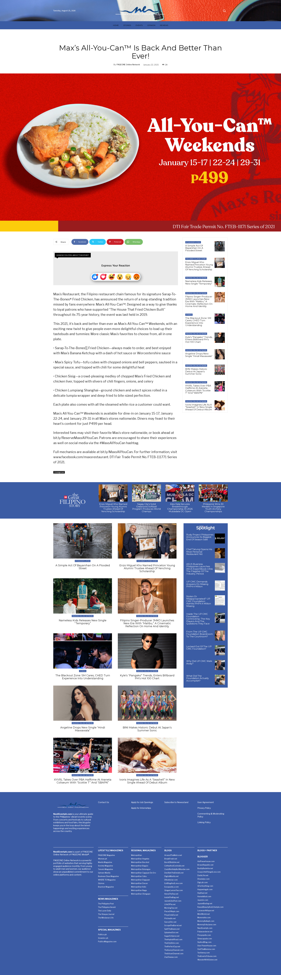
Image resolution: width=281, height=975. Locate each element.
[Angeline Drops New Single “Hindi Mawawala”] (220, 354)
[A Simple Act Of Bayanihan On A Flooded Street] (220, 246)
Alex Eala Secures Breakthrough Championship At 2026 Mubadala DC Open (180, 508)
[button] (224, 10)
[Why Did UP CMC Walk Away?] (220, 665)
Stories (189, 315)
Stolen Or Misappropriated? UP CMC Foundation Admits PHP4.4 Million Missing (198, 601)
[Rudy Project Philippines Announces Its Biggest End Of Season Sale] (220, 539)
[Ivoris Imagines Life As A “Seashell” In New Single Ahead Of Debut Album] (220, 405)
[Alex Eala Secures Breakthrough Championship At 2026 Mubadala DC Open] (179, 493)
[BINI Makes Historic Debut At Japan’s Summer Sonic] (220, 370)
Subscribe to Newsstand (176, 802)
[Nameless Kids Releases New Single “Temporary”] (220, 282)
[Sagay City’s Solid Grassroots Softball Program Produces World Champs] (146, 493)
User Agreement (205, 802)
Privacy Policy (204, 808)
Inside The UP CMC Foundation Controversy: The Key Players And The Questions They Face (198, 619)
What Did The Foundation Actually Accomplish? (197, 678)
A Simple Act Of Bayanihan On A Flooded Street (194, 248)
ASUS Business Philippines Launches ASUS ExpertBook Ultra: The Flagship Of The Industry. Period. (199, 569)
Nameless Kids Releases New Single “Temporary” (198, 282)
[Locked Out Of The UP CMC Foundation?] (220, 650)
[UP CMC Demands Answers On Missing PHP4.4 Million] (220, 585)
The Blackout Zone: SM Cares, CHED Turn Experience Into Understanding (198, 322)
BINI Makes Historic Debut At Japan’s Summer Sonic (196, 371)
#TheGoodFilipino (193, 242)
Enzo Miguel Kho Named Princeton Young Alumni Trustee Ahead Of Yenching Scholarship (199, 266)
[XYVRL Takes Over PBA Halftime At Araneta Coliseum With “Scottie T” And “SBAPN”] (220, 386)
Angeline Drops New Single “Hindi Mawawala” (198, 354)
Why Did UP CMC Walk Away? (199, 662)
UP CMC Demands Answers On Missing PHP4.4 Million (197, 584)
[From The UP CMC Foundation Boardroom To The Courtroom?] (220, 636)
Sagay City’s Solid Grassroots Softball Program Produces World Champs (146, 508)
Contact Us (103, 802)
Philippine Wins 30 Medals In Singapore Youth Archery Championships (213, 508)
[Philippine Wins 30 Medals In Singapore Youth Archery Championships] (213, 493)
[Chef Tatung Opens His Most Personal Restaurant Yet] (220, 553)
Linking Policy (204, 822)
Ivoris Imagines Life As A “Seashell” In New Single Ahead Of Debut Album (198, 407)
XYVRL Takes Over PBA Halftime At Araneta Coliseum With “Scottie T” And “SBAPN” (198, 389)
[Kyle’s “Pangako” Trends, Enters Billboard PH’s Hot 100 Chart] (220, 338)
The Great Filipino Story (196, 259)
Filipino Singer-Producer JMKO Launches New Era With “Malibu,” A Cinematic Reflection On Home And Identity (199, 301)
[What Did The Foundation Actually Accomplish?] (220, 680)
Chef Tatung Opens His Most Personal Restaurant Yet (199, 551)
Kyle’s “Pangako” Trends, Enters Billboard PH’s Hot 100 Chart (198, 339)
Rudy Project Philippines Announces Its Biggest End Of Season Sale (199, 537)
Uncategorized (59, 472)
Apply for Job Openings (142, 802)
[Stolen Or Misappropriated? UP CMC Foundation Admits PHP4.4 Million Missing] (220, 600)
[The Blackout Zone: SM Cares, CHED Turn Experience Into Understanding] (220, 319)
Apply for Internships (141, 808)
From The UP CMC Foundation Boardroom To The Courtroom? (199, 634)
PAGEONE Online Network (128, 64)
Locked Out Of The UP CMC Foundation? (199, 647)
